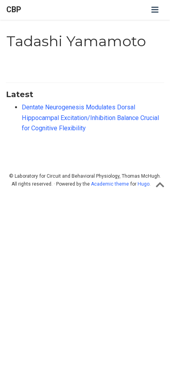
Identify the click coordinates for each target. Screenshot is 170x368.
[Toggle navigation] (155, 10)
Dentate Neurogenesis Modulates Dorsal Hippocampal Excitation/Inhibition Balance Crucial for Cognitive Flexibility (90, 117)
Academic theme (110, 184)
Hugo (143, 184)
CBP (13, 9)
